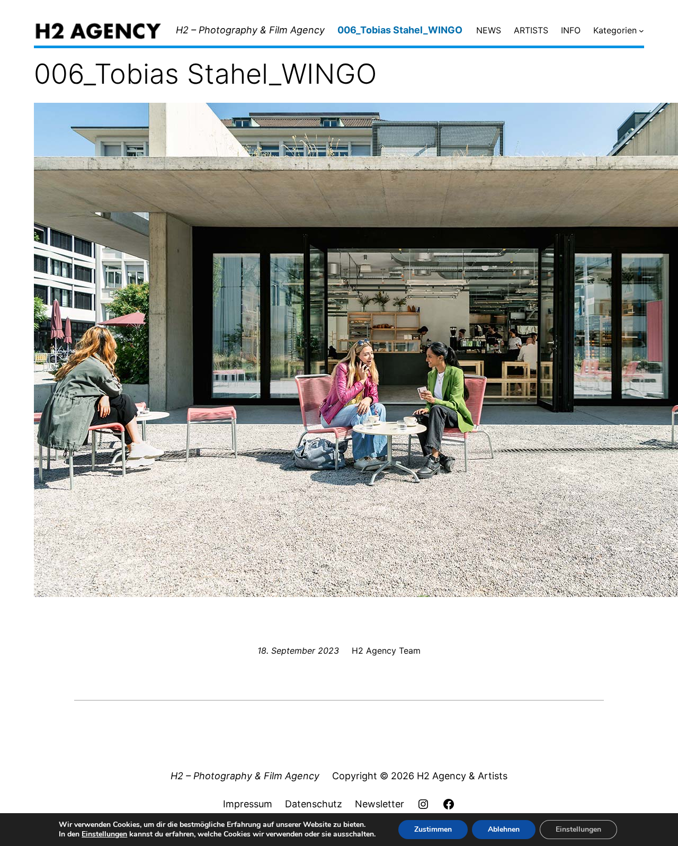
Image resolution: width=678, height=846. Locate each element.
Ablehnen (504, 829)
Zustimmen (433, 829)
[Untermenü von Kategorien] (641, 30)
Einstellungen (104, 834)
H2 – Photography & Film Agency (250, 29)
